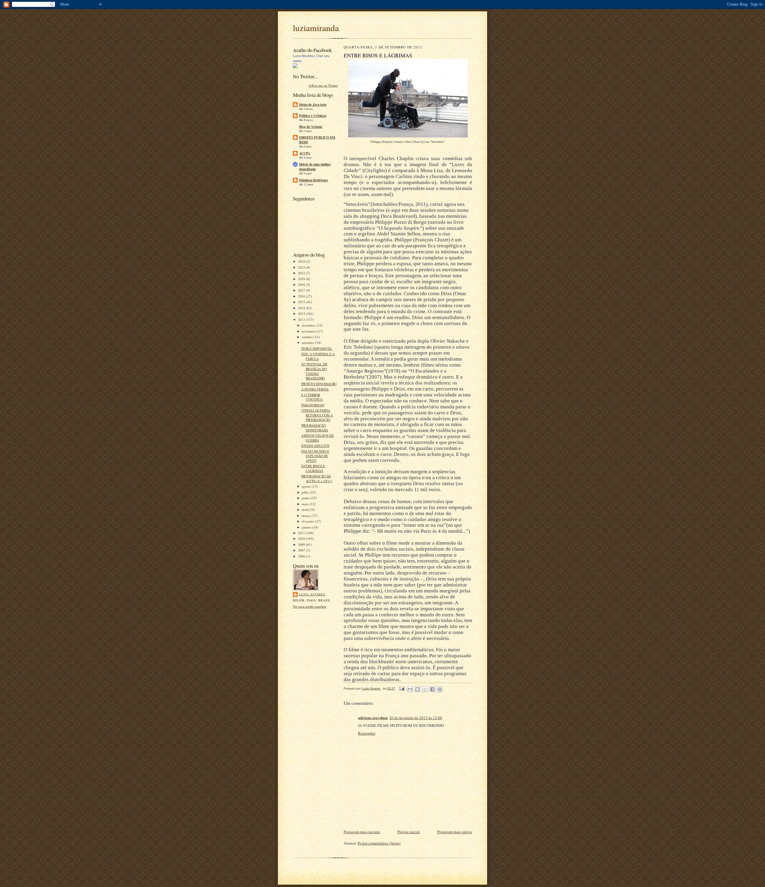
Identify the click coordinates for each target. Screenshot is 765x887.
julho (306, 492)
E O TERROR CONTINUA (312, 397)
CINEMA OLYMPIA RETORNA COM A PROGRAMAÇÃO (317, 415)
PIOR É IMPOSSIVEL (316, 348)
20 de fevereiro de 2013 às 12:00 (415, 717)
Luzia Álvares (312, 594)
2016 (302, 296)
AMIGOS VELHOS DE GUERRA (317, 437)
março (306, 515)
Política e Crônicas (312, 115)
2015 (302, 302)
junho (306, 498)
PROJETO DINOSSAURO (318, 384)
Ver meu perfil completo (309, 606)
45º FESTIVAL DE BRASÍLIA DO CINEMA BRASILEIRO (314, 371)
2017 (302, 290)
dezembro (309, 325)
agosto (307, 486)
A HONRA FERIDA (315, 389)
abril (305, 509)
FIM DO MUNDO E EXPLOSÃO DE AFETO (315, 456)
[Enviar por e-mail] (410, 689)
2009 (302, 544)
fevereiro (308, 521)
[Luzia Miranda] (295, 67)
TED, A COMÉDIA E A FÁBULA (318, 356)
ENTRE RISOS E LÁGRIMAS (313, 468)
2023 (302, 267)
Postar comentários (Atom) (379, 843)
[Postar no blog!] (417, 689)
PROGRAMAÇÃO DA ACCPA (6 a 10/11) (316, 478)
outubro (308, 337)
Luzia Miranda (303, 56)
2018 (302, 284)
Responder (366, 733)
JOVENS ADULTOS (315, 445)
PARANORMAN (312, 405)
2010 (302, 538)
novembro (309, 331)
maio (306, 504)
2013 (302, 313)
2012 (302, 319)
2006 (302, 556)
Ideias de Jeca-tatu (312, 104)
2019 (302, 279)
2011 (302, 533)
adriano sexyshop (373, 717)
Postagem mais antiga (454, 831)
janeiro (307, 527)
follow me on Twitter (323, 85)
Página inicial (408, 831)
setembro (308, 342)
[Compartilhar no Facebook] (432, 689)
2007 (302, 550)
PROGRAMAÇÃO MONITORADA (314, 427)
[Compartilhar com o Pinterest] (440, 689)
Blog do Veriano (310, 126)
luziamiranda (316, 27)
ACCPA (304, 153)
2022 (302, 273)
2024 (302, 261)
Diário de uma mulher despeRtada (315, 166)
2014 (302, 308)
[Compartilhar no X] (425, 689)
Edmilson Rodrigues (313, 180)
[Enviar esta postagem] (402, 688)
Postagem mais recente (362, 831)
